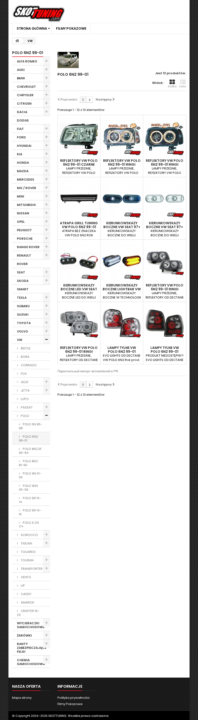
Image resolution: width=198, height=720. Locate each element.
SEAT (21, 272)
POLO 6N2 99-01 (28, 438)
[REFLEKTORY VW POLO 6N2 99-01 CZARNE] (79, 136)
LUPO (24, 399)
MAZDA (22, 171)
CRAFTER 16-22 (28, 613)
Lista (182, 86)
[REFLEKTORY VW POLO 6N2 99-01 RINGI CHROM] (121, 136)
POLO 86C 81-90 (28, 463)
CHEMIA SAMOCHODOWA (31, 662)
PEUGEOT (24, 230)
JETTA (25, 390)
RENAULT (24, 255)
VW (19, 340)
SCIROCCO (29, 535)
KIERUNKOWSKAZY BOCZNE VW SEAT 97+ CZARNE (121, 227)
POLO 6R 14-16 (30, 512)
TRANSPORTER (31, 568)
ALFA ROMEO (27, 61)
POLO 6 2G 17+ (29, 524)
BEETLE (25, 348)
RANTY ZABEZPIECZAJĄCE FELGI (31, 648)
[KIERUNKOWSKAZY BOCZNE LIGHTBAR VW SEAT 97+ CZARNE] (121, 261)
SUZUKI (22, 314)
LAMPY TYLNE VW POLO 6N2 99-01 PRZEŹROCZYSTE (121, 351)
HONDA (23, 162)
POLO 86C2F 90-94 (30, 451)
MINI (20, 196)
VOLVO (22, 331)
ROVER (22, 264)
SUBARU (23, 306)
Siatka (172, 86)
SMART (22, 289)
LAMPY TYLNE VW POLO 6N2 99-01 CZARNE (164, 351)
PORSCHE (25, 238)
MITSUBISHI (26, 205)
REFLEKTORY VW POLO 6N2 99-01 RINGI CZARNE (164, 164)
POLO (24, 416)
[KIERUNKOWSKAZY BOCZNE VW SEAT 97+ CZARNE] (121, 198)
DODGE (23, 120)
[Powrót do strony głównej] (17, 41)
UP (22, 585)
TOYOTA (24, 323)
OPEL (21, 221)
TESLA (22, 297)
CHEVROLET (26, 86)
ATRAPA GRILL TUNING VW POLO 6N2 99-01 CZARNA (79, 227)
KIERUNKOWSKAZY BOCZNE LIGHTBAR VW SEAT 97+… (122, 289)
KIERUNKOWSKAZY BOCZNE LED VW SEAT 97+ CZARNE (79, 289)
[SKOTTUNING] (38, 14)
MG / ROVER (26, 188)
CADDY (25, 594)
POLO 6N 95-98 (30, 426)
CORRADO (28, 365)
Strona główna (32, 28)
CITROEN (24, 103)
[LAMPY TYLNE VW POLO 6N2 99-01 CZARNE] (164, 323)
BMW (21, 78)
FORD (21, 137)
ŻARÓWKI (24, 635)
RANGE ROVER (28, 247)
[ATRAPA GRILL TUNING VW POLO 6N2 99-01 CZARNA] (79, 198)
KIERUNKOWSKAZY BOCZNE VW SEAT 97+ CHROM (164, 227)
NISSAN (23, 213)
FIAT (20, 129)
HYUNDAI (24, 145)
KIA (19, 154)
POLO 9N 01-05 (30, 475)
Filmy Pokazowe (71, 28)
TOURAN (27, 560)
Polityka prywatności (73, 697)
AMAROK (27, 602)
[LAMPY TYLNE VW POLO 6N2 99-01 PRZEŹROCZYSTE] (121, 323)
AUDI (21, 70)
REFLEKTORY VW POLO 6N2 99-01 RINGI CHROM (122, 164)
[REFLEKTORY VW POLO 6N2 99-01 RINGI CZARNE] (164, 136)
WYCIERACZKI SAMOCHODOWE (30, 625)
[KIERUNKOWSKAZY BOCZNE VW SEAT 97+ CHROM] (164, 198)
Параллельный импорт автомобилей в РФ (87, 371)
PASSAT (26, 407)
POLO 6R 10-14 (30, 500)
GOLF (24, 382)
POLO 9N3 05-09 (28, 487)
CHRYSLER (25, 95)
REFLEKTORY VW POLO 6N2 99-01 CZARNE (79, 162)
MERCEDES (25, 179)
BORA (24, 356)
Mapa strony (22, 697)
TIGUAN (26, 543)
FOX (23, 373)
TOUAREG (27, 552)
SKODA (22, 280)
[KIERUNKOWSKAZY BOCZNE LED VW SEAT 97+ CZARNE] (79, 261)
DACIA (22, 112)
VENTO (25, 577)
